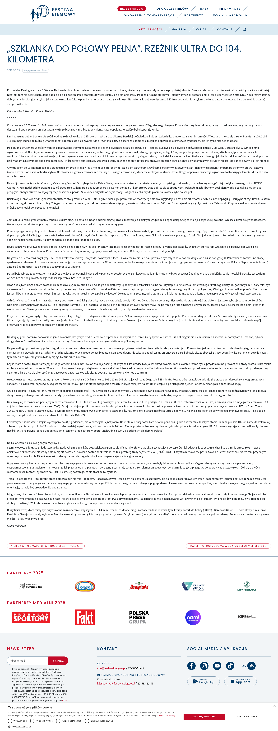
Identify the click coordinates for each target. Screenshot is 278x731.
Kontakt (225, 29)
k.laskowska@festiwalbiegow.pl (116, 684)
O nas (201, 29)
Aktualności (150, 29)
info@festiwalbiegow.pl (111, 668)
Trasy (203, 9)
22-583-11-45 (136, 668)
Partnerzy (193, 15)
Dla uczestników (172, 9)
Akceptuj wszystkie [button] (204, 716)
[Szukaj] (244, 29)
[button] (92, 727)
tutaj (64, 700)
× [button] (274, 706)
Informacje (229, 9)
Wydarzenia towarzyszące (149, 15)
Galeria (179, 29)
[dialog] (139, 717)
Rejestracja (131, 9)
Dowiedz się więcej (166, 715)
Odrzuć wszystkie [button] (247, 716)
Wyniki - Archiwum (230, 15)
